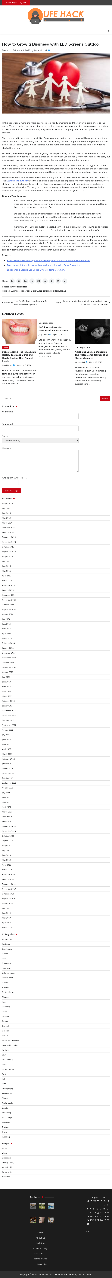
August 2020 (7, 845)
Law (4, 1055)
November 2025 (9, 542)
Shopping (6, 1098)
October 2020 (8, 836)
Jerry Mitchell (40, 50)
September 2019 (9, 898)
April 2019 (6, 922)
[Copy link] (64, 281)
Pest (4, 1074)
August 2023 (7, 672)
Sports (5, 1108)
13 (98, 1212)
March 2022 (7, 754)
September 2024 (9, 609)
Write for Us (7, 1167)
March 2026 (7, 523)
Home (4, 1148)
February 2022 (8, 759)
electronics (6, 968)
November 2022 (9, 715)
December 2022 (9, 710)
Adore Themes (85, 1274)
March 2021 (7, 812)
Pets (4, 1083)
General (5, 1026)
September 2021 (9, 783)
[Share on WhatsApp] (32, 281)
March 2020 (7, 869)
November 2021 (9, 773)
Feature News (8, 992)
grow (35, 290)
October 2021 (8, 778)
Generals (6, 1031)
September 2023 (9, 667)
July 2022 (6, 734)
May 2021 (6, 802)
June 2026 (6, 513)
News (63, 290)
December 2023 (9, 653)
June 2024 (6, 624)
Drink (4, 958)
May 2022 (6, 744)
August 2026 (7, 503)
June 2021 (6, 797)
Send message (11, 491)
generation (26, 290)
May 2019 (6, 918)
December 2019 (9, 884)
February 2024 (8, 643)
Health (5, 1035)
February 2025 (8, 585)
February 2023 (8, 701)
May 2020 (6, 860)
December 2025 (9, 537)
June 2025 (6, 566)
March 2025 (7, 580)
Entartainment (8, 973)
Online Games (8, 1069)
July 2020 (6, 850)
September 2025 (9, 551)
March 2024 (7, 638)
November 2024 (9, 600)
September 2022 (9, 725)
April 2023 (6, 691)
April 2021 (6, 807)
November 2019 (9, 889)
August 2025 (7, 556)
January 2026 (8, 532)
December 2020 (9, 826)
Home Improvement (10, 1040)
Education (6, 963)
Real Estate (7, 1093)
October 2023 (8, 662)
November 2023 (9, 657)
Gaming (5, 1016)
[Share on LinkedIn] (25, 281)
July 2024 (6, 619)
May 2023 (6, 686)
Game (4, 1011)
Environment (7, 977)
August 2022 (7, 730)
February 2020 (8, 874)
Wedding (6, 1137)
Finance (5, 997)
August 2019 (7, 903)
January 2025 (8, 590)
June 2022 (6, 739)
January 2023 (8, 706)
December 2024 (9, 595)
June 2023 (6, 682)
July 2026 (6, 508)
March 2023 (7, 696)
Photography (7, 1088)
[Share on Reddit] (45, 281)
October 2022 (8, 720)
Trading (5, 1127)
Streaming (6, 1112)
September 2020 (9, 840)
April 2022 (6, 749)
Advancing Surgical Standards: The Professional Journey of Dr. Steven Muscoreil (91, 355)
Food (4, 1002)
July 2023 (6, 677)
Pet (3, 1079)
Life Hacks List (45, 1274)
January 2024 (8, 648)
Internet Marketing (10, 1045)
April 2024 (6, 633)
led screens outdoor (49, 290)
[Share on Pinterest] (38, 281)
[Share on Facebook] (12, 281)
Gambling (6, 1006)
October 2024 (8, 604)
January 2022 (8, 763)
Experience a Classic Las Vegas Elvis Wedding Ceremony (36, 269)
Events (5, 982)
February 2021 (8, 816)
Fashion (5, 987)
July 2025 (6, 561)
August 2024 (7, 614)
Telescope (6, 1122)
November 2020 (9, 831)
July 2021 (6, 792)
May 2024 (6, 628)
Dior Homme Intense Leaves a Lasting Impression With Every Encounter (43, 265)
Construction (7, 949)
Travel (4, 1132)
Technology (7, 1117)
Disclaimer (6, 1158)
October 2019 (8, 894)
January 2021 (8, 821)
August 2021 (7, 788)
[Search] (108, 31)
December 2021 (9, 768)
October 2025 (8, 547)
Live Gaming (7, 1059)
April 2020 (6, 865)
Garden (5, 1021)
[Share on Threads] (58, 281)
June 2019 (6, 913)
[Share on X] (18, 281)
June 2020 (6, 855)
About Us (6, 1153)
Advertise (6, 1176)
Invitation (6, 1050)
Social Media (7, 1103)
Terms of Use (7, 1172)
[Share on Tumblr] (51, 281)
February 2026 (8, 527)
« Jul (88, 1231)
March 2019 (7, 927)
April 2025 (6, 576)
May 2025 (6, 571)
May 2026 (6, 518)
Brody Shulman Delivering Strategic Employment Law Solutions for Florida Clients (48, 260)
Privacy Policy (8, 1162)
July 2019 (6, 908)
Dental (5, 348)
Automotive (7, 939)
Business (15, 290)
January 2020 (8, 879)
